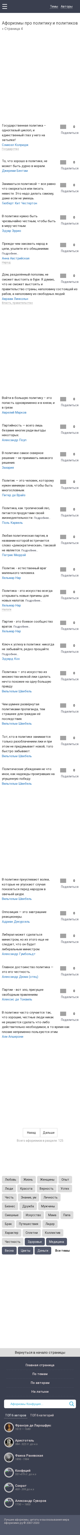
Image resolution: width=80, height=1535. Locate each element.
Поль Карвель (12, 523)
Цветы (25, 1250)
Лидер (50, 1224)
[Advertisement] (40, 76)
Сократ (21, 1486)
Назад (31, 1132)
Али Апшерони (12, 1037)
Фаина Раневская (29, 1455)
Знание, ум (28, 1197)
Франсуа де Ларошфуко (33, 1425)
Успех (65, 1188)
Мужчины (48, 1206)
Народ (6, 262)
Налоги (6, 609)
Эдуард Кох (11, 659)
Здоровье (35, 1242)
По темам (40, 1374)
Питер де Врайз (13, 495)
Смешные (12, 1215)
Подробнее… (10, 253)
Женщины (47, 1179)
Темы (54, 6)
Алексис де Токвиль (17, 999)
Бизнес (10, 1206)
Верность (47, 1188)
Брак (8, 1224)
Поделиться (70, 133)
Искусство (33, 1215)
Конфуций (23, 1471)
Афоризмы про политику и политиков (40, 23)
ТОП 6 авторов (15, 1415)
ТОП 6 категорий (42, 1415)
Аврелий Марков (14, 412)
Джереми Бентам (15, 171)
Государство (10, 148)
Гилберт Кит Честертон (19, 203)
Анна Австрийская (15, 258)
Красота (26, 1188)
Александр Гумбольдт (19, 954)
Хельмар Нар (11, 578)
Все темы (62, 1250)
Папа (66, 1215)
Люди (9, 1188)
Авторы (67, 6)
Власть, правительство (17, 302)
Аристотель (24, 1440)
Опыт (65, 1179)
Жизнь (28, 1179)
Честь (9, 1197)
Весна (9, 1250)
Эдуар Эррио (11, 231)
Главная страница (40, 1365)
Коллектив (52, 1232)
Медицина (56, 1242)
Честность (12, 1242)
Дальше (49, 1132)
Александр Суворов (30, 1501)
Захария (8, 468)
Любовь (10, 1179)
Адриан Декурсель (16, 922)
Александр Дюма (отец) (20, 977)
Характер (11, 1232)
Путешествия (28, 1224)
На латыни (40, 1392)
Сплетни (32, 1232)
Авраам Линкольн (15, 299)
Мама (52, 1215)
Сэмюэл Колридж (15, 145)
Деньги (43, 1250)
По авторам (40, 1383)
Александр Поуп (14, 440)
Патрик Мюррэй (14, 555)
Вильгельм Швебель (17, 691)
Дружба (28, 1206)
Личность (51, 1197)
